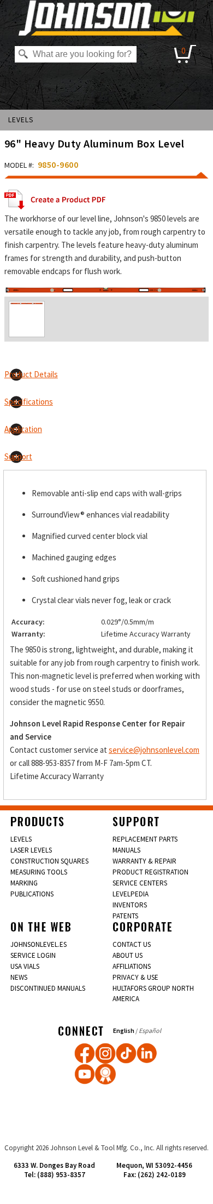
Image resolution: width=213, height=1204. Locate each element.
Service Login (33, 955)
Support (18, 456)
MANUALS (126, 850)
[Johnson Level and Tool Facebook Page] (84, 1053)
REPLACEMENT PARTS (145, 839)
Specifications (28, 401)
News (18, 977)
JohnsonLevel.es (38, 944)
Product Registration (150, 872)
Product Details (31, 374)
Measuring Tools (38, 872)
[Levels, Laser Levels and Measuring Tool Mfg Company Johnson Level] (107, 18)
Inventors (130, 905)
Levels (20, 119)
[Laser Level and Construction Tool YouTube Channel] (84, 1074)
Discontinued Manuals (47, 988)
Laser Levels (31, 850)
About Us (128, 955)
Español (150, 1030)
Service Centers (140, 883)
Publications (32, 894)
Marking (24, 883)
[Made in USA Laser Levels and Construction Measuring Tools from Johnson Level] (105, 1053)
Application (23, 429)
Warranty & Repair (144, 861)
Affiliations (132, 966)
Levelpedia (131, 894)
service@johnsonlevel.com (154, 750)
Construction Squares (49, 861)
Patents (125, 916)
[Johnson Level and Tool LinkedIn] (147, 1053)
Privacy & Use (135, 977)
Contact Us (132, 944)
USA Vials (24, 966)
